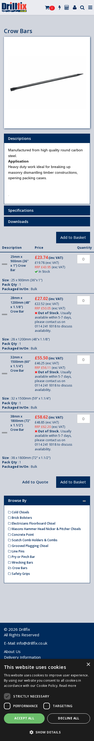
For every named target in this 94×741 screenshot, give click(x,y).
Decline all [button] (68, 718)
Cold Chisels (20, 512)
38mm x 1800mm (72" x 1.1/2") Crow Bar (20, 423)
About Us (12, 651)
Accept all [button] (24, 718)
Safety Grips (20, 573)
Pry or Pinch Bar (23, 557)
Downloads (18, 221)
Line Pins (18, 551)
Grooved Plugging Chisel (29, 546)
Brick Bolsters (21, 517)
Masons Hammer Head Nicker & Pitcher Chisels (46, 529)
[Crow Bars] (47, 82)
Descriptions (19, 138)
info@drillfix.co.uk (32, 643)
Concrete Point (22, 534)
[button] (47, 732)
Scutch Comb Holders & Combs (34, 540)
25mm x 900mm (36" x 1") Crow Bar (19, 263)
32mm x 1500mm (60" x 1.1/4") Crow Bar (20, 364)
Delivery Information (22, 657)
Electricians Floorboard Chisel (33, 523)
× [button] (88, 665)
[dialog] (47, 700)
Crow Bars (19, 568)
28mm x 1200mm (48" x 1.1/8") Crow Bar (20, 304)
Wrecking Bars (22, 562)
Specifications (20, 210)
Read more (68, 685)
